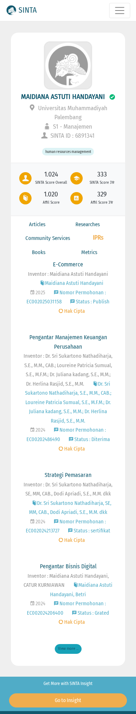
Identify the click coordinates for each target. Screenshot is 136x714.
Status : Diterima (91, 439)
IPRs (98, 237)
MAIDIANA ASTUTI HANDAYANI (63, 96)
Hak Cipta (74, 311)
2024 (39, 430)
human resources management (68, 151)
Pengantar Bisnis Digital (68, 566)
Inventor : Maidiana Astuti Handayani (68, 274)
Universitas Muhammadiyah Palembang (72, 112)
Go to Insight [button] (68, 700)
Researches (87, 224)
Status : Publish (92, 302)
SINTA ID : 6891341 (72, 136)
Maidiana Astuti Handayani (74, 283)
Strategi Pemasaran (68, 475)
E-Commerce (68, 264)
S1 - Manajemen (71, 126)
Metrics (89, 252)
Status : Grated (93, 613)
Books (38, 252)
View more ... (68, 648)
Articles (37, 224)
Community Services (47, 238)
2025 (39, 293)
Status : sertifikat (91, 531)
